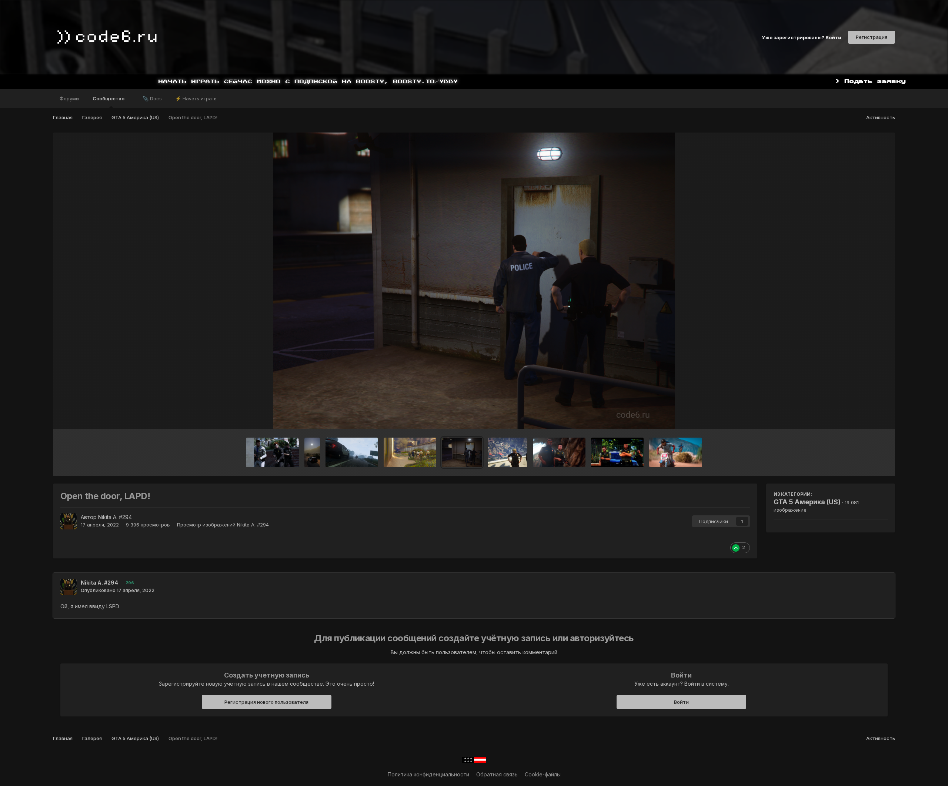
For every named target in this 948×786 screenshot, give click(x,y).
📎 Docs (152, 98)
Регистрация (871, 37)
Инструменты (861, 415)
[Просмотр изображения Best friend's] (617, 452)
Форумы (69, 98)
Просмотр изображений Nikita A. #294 (223, 525)
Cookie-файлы (543, 774)
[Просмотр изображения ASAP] (312, 452)
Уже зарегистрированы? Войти (801, 37)
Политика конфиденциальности (428, 774)
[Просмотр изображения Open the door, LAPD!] (462, 452)
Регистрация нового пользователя (266, 702)
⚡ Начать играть (196, 98)
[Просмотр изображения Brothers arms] (559, 452)
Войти (681, 702)
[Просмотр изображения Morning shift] (352, 452)
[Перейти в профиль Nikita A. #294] (68, 521)
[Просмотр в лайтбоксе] (474, 281)
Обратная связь (497, 774)
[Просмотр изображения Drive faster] (675, 452)
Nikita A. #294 (115, 517)
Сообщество (109, 98)
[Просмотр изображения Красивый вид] (507, 452)
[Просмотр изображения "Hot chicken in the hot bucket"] (410, 452)
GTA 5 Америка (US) (807, 502)
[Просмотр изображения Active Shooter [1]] (272, 452)
